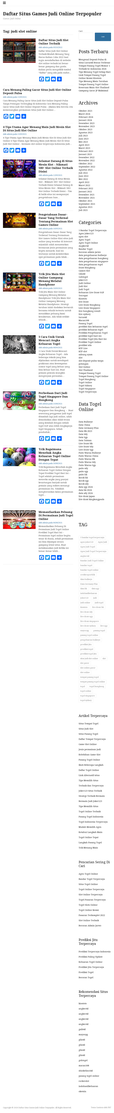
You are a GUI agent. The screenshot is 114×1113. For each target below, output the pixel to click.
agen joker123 (86, 542)
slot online (85, 672)
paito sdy (83, 468)
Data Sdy (83, 434)
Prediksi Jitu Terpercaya (91, 967)
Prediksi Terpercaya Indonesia (95, 951)
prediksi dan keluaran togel (93, 326)
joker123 (83, 280)
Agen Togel (84, 240)
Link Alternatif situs (89, 775)
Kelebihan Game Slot (89, 754)
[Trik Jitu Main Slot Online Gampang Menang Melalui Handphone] (19, 291)
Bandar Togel (85, 249)
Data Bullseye (86, 422)
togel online (85, 691)
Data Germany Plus (89, 428)
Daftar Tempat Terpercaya (92, 739)
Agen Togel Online (88, 243)
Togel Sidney (85, 385)
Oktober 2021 (85, 201)
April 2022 (84, 182)
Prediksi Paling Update (91, 957)
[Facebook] (42, 79)
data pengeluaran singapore (93, 261)
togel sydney (86, 700)
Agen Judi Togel (87, 547)
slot (80, 357)
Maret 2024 (84, 114)
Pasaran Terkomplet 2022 (92, 915)
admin (45, 47)
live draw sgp (86, 616)
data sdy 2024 (86, 493)
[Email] (53, 79)
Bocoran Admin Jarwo (90, 925)
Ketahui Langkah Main (90, 832)
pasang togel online (89, 635)
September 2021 (87, 204)
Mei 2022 (83, 179)
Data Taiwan (85, 440)
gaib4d (82, 1029)
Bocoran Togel (86, 977)
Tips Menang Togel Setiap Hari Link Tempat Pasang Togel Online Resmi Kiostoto (95, 75)
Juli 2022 (83, 173)
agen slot (83, 236)
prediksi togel (86, 649)
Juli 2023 (83, 135)
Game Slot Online (88, 744)
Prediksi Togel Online (90, 342)
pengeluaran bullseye (90, 640)
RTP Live (83, 348)
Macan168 (84, 320)
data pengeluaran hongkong (93, 258)
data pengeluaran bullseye (93, 255)
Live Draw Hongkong (89, 305)
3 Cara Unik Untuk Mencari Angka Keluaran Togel (51, 340)
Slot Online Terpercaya (91, 894)
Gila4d (82, 274)
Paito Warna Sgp (87, 465)
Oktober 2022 (85, 163)
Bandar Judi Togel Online (92, 561)
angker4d (84, 556)
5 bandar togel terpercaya (92, 537)
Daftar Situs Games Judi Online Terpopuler (52, 13)
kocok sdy (84, 484)
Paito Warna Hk (87, 459)
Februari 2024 (86, 117)
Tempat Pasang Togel (90, 373)
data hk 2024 (85, 490)
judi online (85, 603)
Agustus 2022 (85, 170)
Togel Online (85, 382)
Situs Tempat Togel (88, 723)
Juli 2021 (83, 210)
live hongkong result (89, 311)
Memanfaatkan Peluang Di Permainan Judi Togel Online (56, 515)
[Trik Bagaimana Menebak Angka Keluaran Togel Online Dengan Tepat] (19, 465)
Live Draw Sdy (86, 446)
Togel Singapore (87, 389)
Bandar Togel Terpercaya (92, 879)
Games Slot (84, 271)
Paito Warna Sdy (87, 462)
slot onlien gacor (87, 668)
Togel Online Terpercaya (91, 889)
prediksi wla (85, 345)
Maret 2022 (84, 185)
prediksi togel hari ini (90, 336)
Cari (81, 31)
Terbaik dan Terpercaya (91, 785)
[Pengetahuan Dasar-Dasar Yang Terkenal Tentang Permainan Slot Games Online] (19, 227)
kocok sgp (84, 481)
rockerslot (84, 1081)
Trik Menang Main (88, 848)
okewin (82, 1091)
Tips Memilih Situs (88, 780)
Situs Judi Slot (86, 729)
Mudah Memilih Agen (90, 827)
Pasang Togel (85, 323)
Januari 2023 (85, 154)
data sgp (95, 588)
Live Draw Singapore (89, 308)
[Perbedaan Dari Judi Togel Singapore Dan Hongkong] (19, 409)
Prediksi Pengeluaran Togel (93, 333)
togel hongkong (97, 686)
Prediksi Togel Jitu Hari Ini (93, 339)
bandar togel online (89, 570)
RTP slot (83, 351)
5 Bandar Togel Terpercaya (93, 230)
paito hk (83, 474)
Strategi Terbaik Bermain (92, 796)
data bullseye (86, 579)
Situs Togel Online (88, 884)
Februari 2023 (86, 151)
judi (95, 598)
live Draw (84, 302)
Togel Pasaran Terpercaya (92, 900)
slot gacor (84, 663)
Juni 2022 (83, 176)
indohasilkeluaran (88, 593)
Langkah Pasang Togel (90, 842)
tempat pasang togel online (92, 682)
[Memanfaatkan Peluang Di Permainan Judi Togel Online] (19, 528)
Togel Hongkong (87, 379)
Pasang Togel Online (89, 760)
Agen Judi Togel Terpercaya (93, 551)
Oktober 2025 (85, 111)
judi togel (99, 603)
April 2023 (84, 145)
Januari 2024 (85, 120)
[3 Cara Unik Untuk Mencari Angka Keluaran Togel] (19, 353)
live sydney (85, 314)
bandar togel (86, 565)
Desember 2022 (86, 157)
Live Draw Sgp (86, 450)
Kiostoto (83, 298)
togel (82, 686)
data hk (83, 588)
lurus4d (83, 317)
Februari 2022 (86, 188)
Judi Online (85, 283)
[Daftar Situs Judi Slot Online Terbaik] (19, 62)
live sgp (103, 626)
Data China (84, 425)
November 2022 (87, 160)
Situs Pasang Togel (88, 734)
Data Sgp (83, 437)
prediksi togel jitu (88, 654)
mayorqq (84, 630)
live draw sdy (86, 612)
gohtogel (83, 1060)
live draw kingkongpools (91, 499)
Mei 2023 (83, 142)
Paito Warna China (88, 456)
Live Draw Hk (85, 443)
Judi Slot (83, 286)
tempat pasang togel (89, 677)
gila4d (82, 1040)
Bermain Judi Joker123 (90, 801)
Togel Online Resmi (89, 910)
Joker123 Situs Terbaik (90, 791)
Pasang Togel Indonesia (91, 817)
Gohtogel (83, 277)
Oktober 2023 (85, 129)
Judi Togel (84, 289)
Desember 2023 (86, 123)
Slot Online (84, 367)
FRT (109, 1107)
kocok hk (83, 477)
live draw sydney (88, 626)
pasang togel (99, 630)
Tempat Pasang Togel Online (93, 376)
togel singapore (87, 696)
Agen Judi (102, 542)
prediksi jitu (85, 644)
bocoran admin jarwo (90, 252)
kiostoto (84, 607)
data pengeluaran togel (91, 264)
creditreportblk (87, 575)
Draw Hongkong (87, 267)
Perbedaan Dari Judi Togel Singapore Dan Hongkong (53, 396)
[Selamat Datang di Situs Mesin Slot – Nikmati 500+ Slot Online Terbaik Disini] (19, 177)
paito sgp (83, 471)
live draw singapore (89, 621)
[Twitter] (47, 79)
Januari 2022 (85, 191)
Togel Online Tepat (88, 837)
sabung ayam (85, 354)
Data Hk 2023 (85, 431)
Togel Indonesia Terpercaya (93, 822)
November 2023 (87, 126)
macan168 (84, 1065)
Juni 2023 (83, 139)
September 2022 (87, 167)
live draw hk (98, 607)
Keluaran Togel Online (90, 962)
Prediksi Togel (86, 972)
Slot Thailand (86, 370)
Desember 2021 (86, 194)
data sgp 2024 (86, 487)
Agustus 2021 (85, 207)
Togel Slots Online (88, 905)
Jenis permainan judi (90, 749)
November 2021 (87, 198)
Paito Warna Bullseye (90, 453)
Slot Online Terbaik (89, 920)
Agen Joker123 (86, 233)
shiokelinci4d (86, 1071)
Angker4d (84, 246)
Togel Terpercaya (88, 392)
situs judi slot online (89, 658)
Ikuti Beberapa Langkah (91, 765)
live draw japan (87, 496)
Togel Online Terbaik (90, 811)
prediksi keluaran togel (91, 330)
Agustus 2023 (85, 132)
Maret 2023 (84, 148)
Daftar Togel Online (89, 770)
